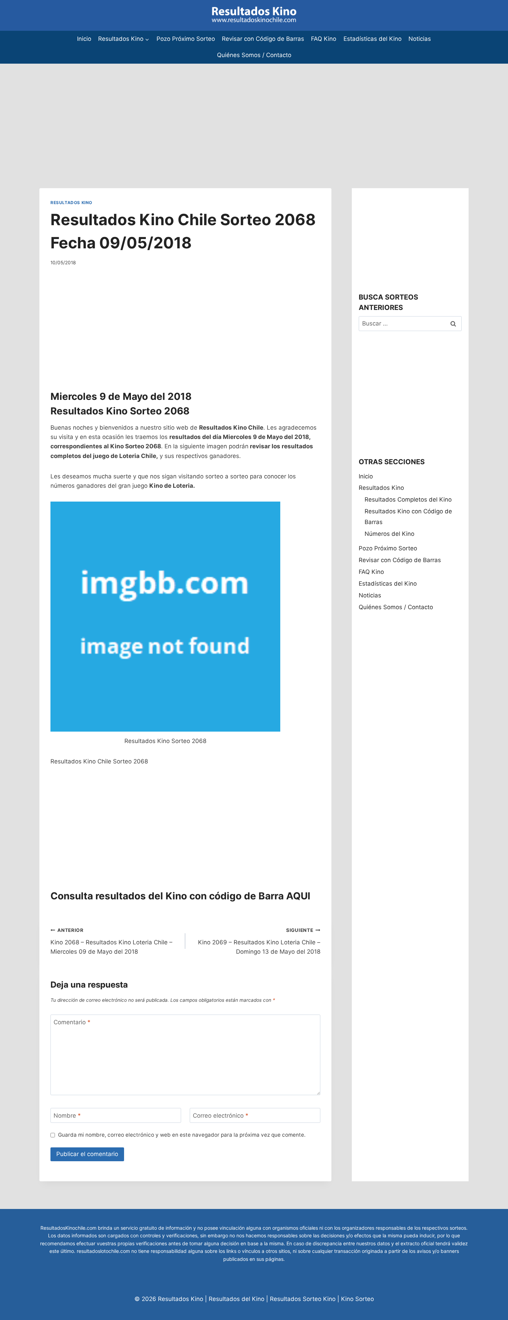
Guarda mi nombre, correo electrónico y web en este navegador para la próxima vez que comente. (181, 1134)
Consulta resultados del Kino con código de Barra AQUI (180, 896)
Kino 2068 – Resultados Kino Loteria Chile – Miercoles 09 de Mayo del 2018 (111, 941)
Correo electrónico (220, 1115)
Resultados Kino (71, 202)
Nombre (67, 1115)
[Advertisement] (207, 112)
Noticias (419, 38)
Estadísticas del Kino (373, 38)
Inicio (84, 38)
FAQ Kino (323, 38)
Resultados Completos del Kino (408, 499)
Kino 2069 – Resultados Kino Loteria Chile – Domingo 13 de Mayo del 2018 (259, 941)
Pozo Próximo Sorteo (186, 38)
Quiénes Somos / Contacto (254, 55)
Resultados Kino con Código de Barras (408, 516)
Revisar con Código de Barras (263, 38)
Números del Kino (389, 533)
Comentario (72, 1022)
